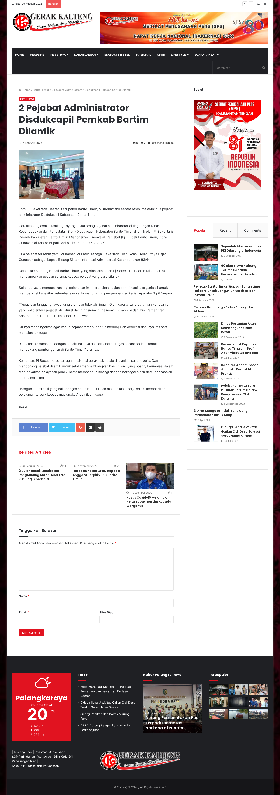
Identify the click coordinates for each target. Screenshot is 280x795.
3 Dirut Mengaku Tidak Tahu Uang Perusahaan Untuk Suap (221, 413)
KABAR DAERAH (85, 54)
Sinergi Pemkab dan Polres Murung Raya (90, 3)
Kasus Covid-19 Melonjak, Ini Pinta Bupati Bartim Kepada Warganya (149, 501)
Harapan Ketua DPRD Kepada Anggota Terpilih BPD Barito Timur (96, 475)
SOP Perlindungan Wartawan (31, 756)
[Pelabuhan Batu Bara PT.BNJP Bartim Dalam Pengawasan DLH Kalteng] (206, 392)
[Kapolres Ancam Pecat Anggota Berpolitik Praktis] (206, 371)
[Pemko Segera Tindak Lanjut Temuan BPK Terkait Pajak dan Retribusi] (172, 708)
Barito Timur (41, 90)
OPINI (161, 54)
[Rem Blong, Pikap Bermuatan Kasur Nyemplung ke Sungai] (238, 714)
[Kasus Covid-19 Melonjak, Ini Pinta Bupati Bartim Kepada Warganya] (150, 476)
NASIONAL (143, 54)
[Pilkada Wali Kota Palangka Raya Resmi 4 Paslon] (218, 714)
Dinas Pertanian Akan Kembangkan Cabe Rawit (238, 327)
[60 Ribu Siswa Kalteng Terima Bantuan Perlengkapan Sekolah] (206, 272)
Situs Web (106, 612)
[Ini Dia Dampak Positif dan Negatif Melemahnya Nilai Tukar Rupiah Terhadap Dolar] (218, 702)
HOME (19, 54)
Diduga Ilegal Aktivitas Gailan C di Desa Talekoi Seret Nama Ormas (240, 431)
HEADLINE (37, 54)
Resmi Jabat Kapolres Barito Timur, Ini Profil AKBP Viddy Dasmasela (239, 348)
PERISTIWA (58, 54)
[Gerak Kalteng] (52, 21)
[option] (172, 708)
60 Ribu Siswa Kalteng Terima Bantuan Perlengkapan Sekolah (239, 269)
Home (25, 90)
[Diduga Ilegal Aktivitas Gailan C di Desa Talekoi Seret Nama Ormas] (206, 433)
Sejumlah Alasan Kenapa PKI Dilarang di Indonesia (241, 248)
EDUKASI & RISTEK (117, 54)
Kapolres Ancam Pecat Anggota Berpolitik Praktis (239, 369)
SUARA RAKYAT (205, 54)
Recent (225, 230)
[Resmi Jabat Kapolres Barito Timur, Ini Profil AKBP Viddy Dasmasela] (206, 350)
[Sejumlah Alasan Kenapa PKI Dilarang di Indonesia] (206, 252)
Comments (252, 230)
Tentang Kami (23, 752)
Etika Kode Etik (63, 756)
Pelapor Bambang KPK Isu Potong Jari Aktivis (224, 309)
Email (24, 612)
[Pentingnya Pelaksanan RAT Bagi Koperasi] (258, 702)
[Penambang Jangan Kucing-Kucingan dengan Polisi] (258, 714)
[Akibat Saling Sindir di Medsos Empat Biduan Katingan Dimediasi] (258, 689)
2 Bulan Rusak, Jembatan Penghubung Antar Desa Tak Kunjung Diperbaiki (42, 475)
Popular (200, 230)
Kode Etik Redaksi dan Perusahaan (35, 765)
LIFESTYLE (178, 54)
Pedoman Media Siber (50, 752)
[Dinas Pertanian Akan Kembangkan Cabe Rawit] (206, 330)
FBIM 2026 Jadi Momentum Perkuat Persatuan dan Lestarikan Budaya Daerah (105, 691)
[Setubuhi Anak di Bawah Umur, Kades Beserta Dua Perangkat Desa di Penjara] (238, 689)
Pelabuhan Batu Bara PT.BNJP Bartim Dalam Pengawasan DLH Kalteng (239, 392)
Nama (24, 596)
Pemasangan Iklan (24, 761)
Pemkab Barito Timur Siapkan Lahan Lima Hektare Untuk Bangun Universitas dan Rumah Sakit (227, 290)
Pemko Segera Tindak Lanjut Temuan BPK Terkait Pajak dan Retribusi (172, 723)
